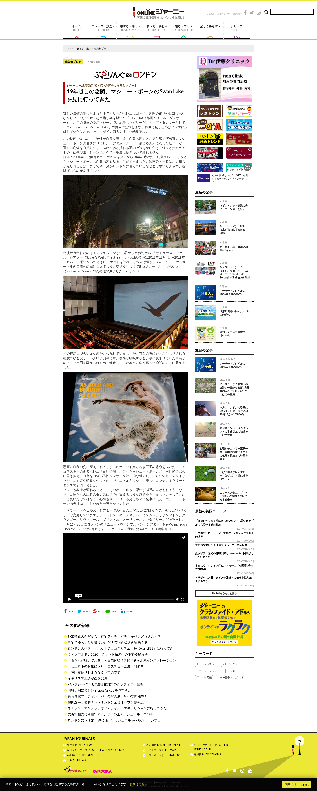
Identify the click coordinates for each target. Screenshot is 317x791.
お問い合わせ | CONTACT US (163, 755)
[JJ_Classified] (224, 623)
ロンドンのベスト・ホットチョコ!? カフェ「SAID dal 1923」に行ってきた (122, 648)
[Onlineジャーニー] (158, 11)
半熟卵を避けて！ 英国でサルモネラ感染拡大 (221, 544)
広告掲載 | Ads (223, 13)
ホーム (76, 27)
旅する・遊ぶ (129, 27)
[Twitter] (251, 13)
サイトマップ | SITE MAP (161, 749)
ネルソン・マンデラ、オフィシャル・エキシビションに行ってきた (117, 708)
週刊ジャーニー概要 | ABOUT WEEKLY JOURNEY (95, 749)
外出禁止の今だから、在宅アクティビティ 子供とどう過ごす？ (114, 636)
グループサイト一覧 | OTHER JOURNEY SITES (211, 747)
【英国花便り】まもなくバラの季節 (94, 672)
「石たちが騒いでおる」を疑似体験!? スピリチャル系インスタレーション (122, 660)
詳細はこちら (138, 784)
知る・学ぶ (183, 27)
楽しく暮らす (209, 27)
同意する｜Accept (297, 784)
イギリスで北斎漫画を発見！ (89, 678)
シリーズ (237, 27)
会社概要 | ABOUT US (79, 744)
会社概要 (211, 13)
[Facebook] (245, 13)
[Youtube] (250, 771)
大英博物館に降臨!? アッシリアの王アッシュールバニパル (110, 714)
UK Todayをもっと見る (224, 593)
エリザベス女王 (231, 664)
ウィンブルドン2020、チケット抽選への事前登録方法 (108, 654)
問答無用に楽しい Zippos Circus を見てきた (99, 690)
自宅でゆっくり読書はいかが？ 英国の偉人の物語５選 (107, 642)
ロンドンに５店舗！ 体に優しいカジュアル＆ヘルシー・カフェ (114, 720)
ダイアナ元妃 (204, 677)
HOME (70, 48)
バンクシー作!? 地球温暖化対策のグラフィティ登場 (105, 684)
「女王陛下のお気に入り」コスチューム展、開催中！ (107, 666)
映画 (232, 670)
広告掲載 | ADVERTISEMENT (163, 744)
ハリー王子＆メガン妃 (230, 677)
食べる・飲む (156, 27)
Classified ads (77, 760)
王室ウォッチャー (206, 664)
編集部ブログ (101, 48)
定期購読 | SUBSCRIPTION (84, 755)
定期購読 (237, 13)
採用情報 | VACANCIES (207, 754)
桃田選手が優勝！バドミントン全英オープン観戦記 (106, 702)
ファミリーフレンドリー (210, 670)
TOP (311, 770)
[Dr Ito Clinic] (224, 78)
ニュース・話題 (102, 27)
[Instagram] (259, 13)
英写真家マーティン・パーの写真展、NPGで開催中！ (107, 696)
